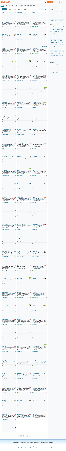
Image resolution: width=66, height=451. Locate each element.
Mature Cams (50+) (16, 447)
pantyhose (57, 42)
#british (38, 225)
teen (61, 33)
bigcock (51, 44)
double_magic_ (5, 292)
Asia (51, 13)
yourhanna (35, 414)
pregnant (52, 42)
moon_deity (35, 48)
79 (27, 435)
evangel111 (35, 116)
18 (50, 29)
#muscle (5, 389)
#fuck (10, 362)
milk (58, 40)
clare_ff (34, 319)
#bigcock (42, 267)
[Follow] (15, 13)
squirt (51, 31)
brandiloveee (20, 183)
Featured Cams (51, 444)
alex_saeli (19, 292)
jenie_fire (35, 251)
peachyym (35, 332)
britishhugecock (5, 427)
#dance (23, 362)
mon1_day (4, 34)
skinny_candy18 (36, 265)
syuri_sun (4, 346)
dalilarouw (4, 400)
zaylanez (19, 251)
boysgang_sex (20, 387)
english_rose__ (36, 224)
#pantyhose (40, 389)
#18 (25, 50)
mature (55, 31)
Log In (57, 2)
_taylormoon (20, 197)
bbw (51, 35)
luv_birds (19, 34)
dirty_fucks (19, 238)
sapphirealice (5, 414)
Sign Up (50, 2)
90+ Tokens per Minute (34, 447)
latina (54, 33)
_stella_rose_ (35, 34)
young (55, 40)
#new (22, 104)
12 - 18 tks (55, 70)
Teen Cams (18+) (16, 444)
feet (51, 40)
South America (59, 11)
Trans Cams (51, 447)
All (40, 2)
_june (34, 143)
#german (11, 131)
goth (60, 44)
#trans (5, 280)
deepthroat (56, 38)
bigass (61, 35)
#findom (25, 253)
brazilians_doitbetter (37, 102)
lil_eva (34, 21)
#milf (40, 225)
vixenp (3, 21)
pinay (61, 40)
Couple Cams (51, 446)
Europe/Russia (56, 13)
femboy (55, 46)
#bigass (18, 131)
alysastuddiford (5, 319)
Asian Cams (23, 446)
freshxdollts (4, 61)
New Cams (42, 445)
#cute (25, 104)
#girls (35, 267)
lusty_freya (19, 400)
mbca (34, 197)
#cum (14, 117)
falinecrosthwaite (5, 183)
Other (61, 13)
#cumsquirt (11, 172)
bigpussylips (52, 55)
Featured (4, 9)
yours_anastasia (5, 75)
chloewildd (19, 21)
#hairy (13, 144)
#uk (18, 375)
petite (57, 55)
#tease (37, 389)
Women (10, 9)
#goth (14, 131)
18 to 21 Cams (15, 445)
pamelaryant (35, 61)
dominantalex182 (20, 373)
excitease (4, 197)
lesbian (62, 42)
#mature (42, 225)
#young (27, 104)
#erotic (27, 23)
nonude (61, 55)
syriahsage (19, 116)
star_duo (19, 170)
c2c (63, 51)
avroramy (4, 48)
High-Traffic (62, 20)
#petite (13, 374)
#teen (27, 50)
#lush (21, 117)
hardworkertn (20, 88)
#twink (29, 50)
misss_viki (4, 116)
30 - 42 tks (61, 70)
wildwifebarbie (20, 414)
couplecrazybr (5, 265)
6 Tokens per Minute (34, 444)
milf (59, 31)
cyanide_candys (5, 360)
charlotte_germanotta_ (7, 129)
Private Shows (43, 444)
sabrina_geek (35, 305)
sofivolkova (4, 332)
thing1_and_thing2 (6, 238)
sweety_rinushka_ (5, 88)
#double (45, 23)
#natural (29, 130)
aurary (18, 346)
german (56, 44)
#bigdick (20, 253)
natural (55, 51)
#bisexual (38, 267)
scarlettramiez (36, 346)
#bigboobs (23, 23)
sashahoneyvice (5, 224)
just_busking (4, 373)
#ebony (6, 362)
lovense (51, 53)
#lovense (41, 35)
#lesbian (7, 293)
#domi (6, 335)
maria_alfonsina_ (5, 143)
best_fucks (35, 400)
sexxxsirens (35, 387)
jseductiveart (20, 265)
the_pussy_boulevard (21, 224)
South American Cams (25, 447)
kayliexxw (35, 88)
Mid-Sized (56, 20)
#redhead (3, 375)
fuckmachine (55, 35)
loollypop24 (4, 102)
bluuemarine (20, 102)
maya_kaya (19, 278)
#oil (8, 362)
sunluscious (4, 170)
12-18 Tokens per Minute (34, 445)
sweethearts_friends (6, 251)
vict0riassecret (20, 305)
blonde (60, 51)
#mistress (42, 199)
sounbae (34, 292)
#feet (3, 145)
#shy (23, 104)
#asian (34, 294)
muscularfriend (5, 387)
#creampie (24, 199)
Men (15, 9)
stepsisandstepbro (6, 210)
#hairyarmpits (6, 145)
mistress (60, 46)
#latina (10, 145)
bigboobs (58, 29)
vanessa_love (20, 210)
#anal (42, 23)
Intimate (51, 20)
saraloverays (19, 332)
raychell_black (20, 360)
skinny (51, 38)
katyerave (19, 319)
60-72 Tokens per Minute (34, 446)
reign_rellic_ (35, 75)
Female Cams (51, 445)
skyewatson (4, 156)
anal (62, 31)
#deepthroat (28, 158)
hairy (58, 33)
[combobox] (30, 2)
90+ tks (57, 72)
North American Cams (25, 444)
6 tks (51, 70)
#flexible (44, 240)
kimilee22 (35, 278)
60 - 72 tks (52, 72)
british (51, 46)
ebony (54, 29)
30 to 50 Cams (15, 446)
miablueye (35, 238)
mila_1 (34, 170)
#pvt (13, 280)
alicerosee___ (5, 278)
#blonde (40, 240)
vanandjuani (19, 75)
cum (59, 53)
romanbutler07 (5, 305)
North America (53, 11)
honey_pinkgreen (21, 143)
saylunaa (34, 183)
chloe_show (35, 156)
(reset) (53, 62)
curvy (63, 44)
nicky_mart (19, 48)
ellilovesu (35, 129)
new (51, 33)
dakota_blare (35, 360)
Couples (19, 9)
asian (62, 29)
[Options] (45, 9)
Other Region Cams (24, 445)
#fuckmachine (21, 375)
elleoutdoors (20, 61)
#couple (29, 199)
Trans (25, 9)
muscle (51, 51)
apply (57, 64)
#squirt (12, 117)
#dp (40, 267)
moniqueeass (35, 210)
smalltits (61, 38)
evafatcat (19, 156)
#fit (28, 23)
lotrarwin (19, 129)
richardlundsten (36, 373)
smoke (56, 53)
